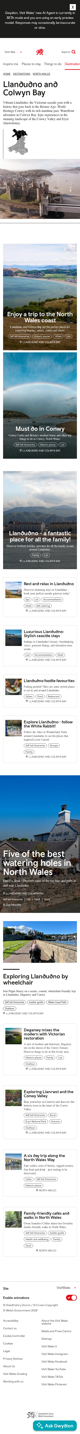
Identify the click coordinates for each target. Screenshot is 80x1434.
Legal (6, 1351)
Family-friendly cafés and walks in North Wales (46, 1215)
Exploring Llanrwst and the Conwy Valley (48, 1093)
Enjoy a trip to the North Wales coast (40, 317)
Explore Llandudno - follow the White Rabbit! (48, 723)
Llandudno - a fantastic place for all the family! (40, 536)
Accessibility (10, 1320)
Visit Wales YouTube (53, 1369)
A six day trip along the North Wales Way (44, 1157)
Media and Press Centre (56, 1331)
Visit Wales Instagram (54, 1354)
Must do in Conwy (40, 428)
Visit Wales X (49, 1346)
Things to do (53, 64)
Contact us (10, 1328)
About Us (9, 1366)
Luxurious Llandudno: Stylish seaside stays (44, 633)
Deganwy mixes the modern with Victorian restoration (44, 1033)
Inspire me (10, 64)
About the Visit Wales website (54, 1322)
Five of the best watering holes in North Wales (37, 863)
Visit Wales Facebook (54, 1361)
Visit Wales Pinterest (54, 1384)
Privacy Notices (13, 1358)
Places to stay (31, 64)
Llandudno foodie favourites (49, 680)
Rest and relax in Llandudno (49, 583)
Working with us (13, 1381)
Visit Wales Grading (15, 1373)
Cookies (8, 1343)
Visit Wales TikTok (52, 1376)
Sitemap (46, 1338)
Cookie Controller (14, 1335)
